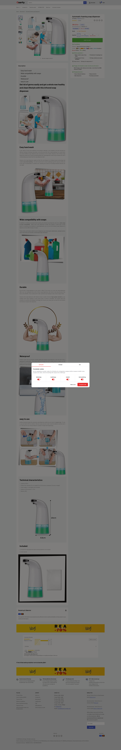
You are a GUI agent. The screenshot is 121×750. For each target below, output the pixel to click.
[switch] (38, 379)
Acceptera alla (82, 384)
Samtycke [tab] (41, 364)
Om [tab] (80, 364)
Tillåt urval (72, 384)
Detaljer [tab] (60, 364)
